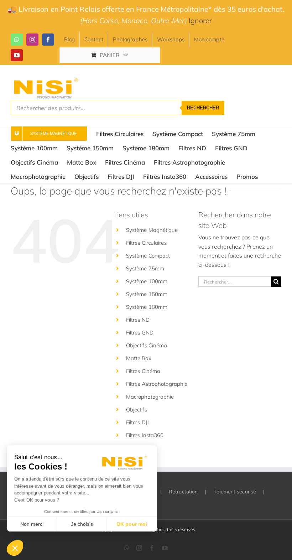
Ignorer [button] (200, 20)
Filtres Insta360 (145, 435)
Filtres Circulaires (146, 242)
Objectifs (136, 409)
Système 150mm (146, 294)
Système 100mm (146, 281)
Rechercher (203, 107)
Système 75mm (145, 268)
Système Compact (148, 255)
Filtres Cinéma (143, 371)
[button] (15, 547)
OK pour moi (131, 524)
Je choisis (82, 524)
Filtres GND (139, 332)
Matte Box (138, 358)
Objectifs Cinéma (146, 345)
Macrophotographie (150, 396)
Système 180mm (146, 307)
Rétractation (183, 491)
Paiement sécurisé (234, 491)
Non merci (31, 524)
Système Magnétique (152, 230)
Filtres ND (138, 319)
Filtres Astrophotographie (157, 383)
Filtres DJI (137, 422)
